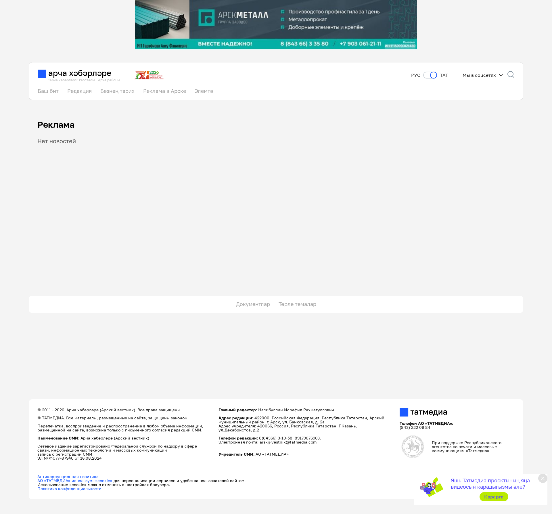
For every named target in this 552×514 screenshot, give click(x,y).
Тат (444, 75)
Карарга (493, 497)
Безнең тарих (117, 91)
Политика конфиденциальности (69, 488)
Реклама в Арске (164, 91)
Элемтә (204, 91)
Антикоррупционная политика (68, 476)
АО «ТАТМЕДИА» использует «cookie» (74, 480)
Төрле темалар (297, 304)
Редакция (79, 91)
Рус (415, 75)
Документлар (253, 304)
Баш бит (48, 91)
